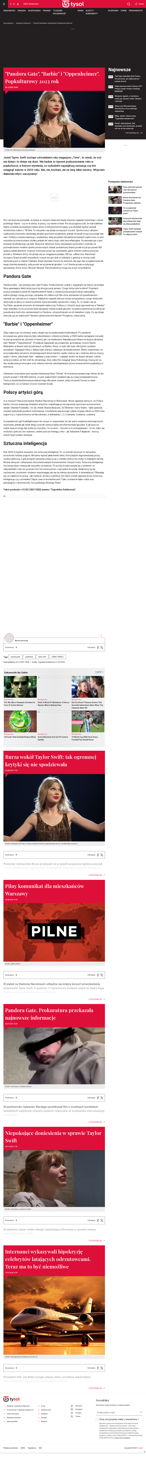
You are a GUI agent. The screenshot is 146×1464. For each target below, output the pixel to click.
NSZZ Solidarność (30, 4)
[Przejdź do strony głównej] (70, 4)
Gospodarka (34, 10)
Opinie (124, 10)
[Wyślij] (141, 1412)
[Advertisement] (73, 47)
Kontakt (44, 1417)
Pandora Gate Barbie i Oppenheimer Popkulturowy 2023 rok (52, 23)
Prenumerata (136, 10)
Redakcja (44, 1414)
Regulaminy (32, 1448)
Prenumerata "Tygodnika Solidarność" (20, 1410)
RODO (23, 1448)
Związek (22, 10)
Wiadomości (9, 10)
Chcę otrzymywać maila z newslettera (119, 1419)
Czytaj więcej (132, 133)
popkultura (29, 657)
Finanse (47, 10)
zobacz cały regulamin (122, 1438)
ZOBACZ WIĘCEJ (57, 657)
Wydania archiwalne (14, 1417)
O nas (43, 1406)
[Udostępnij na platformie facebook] (97, 647)
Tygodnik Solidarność (59, 12)
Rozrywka (113, 10)
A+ (14, 4)
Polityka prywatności (10, 1448)
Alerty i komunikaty (92, 12)
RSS (40, 1448)
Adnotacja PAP (12, 1421)
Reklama (44, 1421)
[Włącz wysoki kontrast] (18, 4)
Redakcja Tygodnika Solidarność (18, 1406)
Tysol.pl (140, 1448)
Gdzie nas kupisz (13, 1414)
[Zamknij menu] (4, 4)
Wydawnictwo (46, 1410)
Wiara (80, 10)
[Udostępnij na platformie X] (101, 647)
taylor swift (42, 657)
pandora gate (15, 657)
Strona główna (8, 23)
